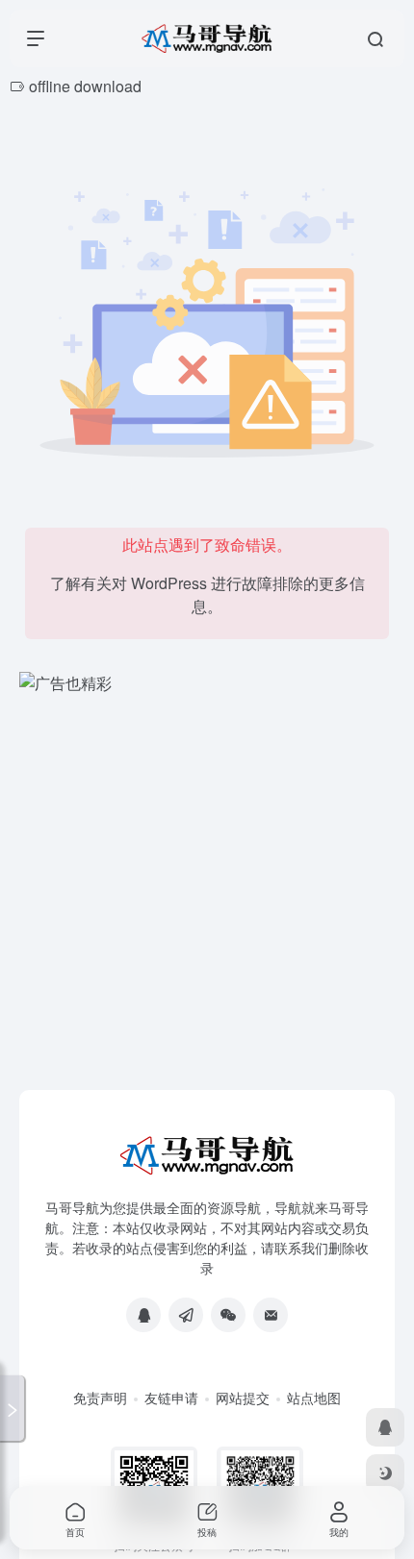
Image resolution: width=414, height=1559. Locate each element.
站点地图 (314, 1397)
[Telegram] (185, 1315)
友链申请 (171, 1397)
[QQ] (143, 1315)
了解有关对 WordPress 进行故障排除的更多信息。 (207, 594)
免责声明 (100, 1397)
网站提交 (243, 1397)
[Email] (270, 1315)
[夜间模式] (385, 1473)
